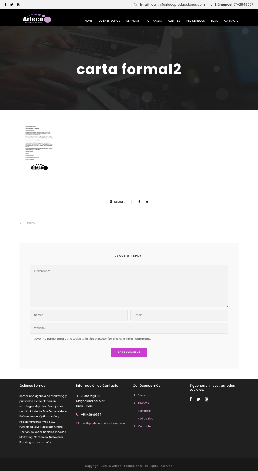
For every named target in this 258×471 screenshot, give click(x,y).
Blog (214, 21)
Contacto (231, 21)
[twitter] (11, 4)
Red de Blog (145, 418)
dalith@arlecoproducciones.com (178, 4)
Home (88, 21)
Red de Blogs (195, 21)
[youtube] (18, 4)
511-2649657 (243, 4)
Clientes (174, 21)
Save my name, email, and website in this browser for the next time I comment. (92, 339)
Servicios (133, 21)
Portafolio (154, 21)
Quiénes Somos (109, 21)
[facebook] (6, 4)
